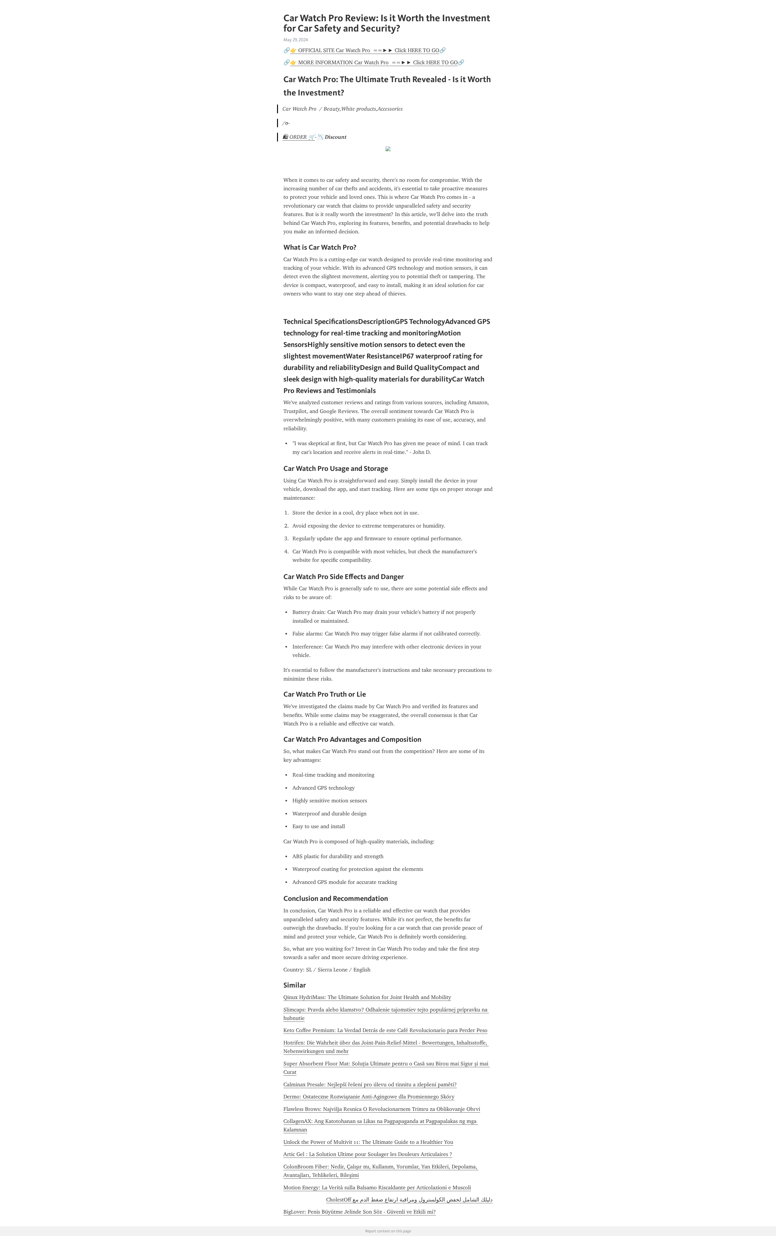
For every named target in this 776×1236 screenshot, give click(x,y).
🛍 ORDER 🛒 (299, 137)
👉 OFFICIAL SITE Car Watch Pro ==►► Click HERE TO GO (364, 50)
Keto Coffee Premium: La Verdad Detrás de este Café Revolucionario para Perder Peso (385, 1030)
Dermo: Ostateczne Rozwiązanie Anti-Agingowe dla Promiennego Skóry (368, 1096)
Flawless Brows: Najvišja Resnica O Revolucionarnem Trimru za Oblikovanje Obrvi (381, 1109)
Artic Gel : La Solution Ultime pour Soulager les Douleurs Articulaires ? (367, 1154)
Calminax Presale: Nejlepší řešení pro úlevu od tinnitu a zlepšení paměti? (370, 1084)
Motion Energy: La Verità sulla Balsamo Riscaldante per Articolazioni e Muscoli (377, 1187)
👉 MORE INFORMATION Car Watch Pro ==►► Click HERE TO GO (374, 62)
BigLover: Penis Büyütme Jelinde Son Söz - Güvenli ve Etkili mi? (359, 1211)
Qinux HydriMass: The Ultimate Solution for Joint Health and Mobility (367, 997)
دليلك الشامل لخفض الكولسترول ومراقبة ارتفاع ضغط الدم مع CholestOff (409, 1199)
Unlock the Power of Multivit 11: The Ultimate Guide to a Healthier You (368, 1142)
